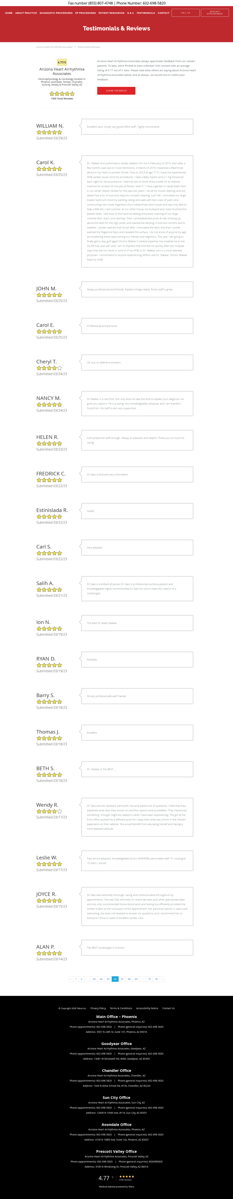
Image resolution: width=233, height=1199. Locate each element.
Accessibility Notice (147, 1008)
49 (136, 979)
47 (122, 979)
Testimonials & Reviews (88, 46)
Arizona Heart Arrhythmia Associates (54, 46)
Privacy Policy (98, 1008)
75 (149, 979)
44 (101, 979)
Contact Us (168, 1008)
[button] (215, 13)
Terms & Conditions (121, 1008)
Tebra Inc (81, 1008)
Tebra (131, 1186)
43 (94, 979)
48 (129, 979)
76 (156, 979)
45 (108, 979)
